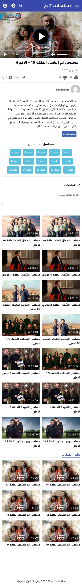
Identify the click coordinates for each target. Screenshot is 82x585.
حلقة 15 (13, 169)
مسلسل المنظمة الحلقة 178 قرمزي (23, 341)
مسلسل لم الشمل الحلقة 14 (63, 484)
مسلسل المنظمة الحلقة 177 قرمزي (63, 375)
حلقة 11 (69, 169)
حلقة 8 (42, 161)
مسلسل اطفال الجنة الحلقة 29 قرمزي (21, 242)
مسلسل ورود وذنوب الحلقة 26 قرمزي (61, 443)
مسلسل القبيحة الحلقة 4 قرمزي (65, 409)
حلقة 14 (27, 169)
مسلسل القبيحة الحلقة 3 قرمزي (25, 409)
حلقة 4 (28, 152)
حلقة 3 (41, 152)
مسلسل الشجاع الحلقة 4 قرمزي (61, 274)
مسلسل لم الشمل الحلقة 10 (63, 544)
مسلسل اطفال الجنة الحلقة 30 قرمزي (61, 242)
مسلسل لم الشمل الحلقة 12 (63, 514)
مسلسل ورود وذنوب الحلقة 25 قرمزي (21, 443)
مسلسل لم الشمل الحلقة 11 (23, 514)
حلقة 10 (15, 161)
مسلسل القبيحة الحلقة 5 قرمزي (21, 373)
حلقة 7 (54, 161)
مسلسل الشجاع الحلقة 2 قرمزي (61, 304)
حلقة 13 (41, 169)
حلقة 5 (15, 152)
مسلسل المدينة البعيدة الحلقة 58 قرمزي (61, 341)
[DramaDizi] (75, 93)
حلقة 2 (54, 152)
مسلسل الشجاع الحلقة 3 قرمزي (21, 274)
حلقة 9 (29, 161)
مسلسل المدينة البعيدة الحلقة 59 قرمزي (21, 306)
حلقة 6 (67, 161)
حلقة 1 (67, 152)
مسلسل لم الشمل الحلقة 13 (23, 484)
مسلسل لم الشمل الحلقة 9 (23, 544)
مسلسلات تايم (58, 6)
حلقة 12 (55, 169)
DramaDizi (62, 90)
